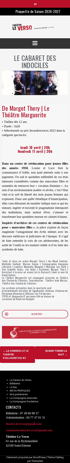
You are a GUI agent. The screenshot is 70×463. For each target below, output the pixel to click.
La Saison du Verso (21, 380)
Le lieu (13, 387)
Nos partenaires (19, 394)
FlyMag (59, 457)
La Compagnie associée (23, 398)
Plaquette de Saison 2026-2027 (38, 11)
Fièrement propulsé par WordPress (26, 457)
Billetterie (15, 383)
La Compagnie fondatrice (24, 401)
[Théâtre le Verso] (35, 26)
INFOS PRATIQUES (20, 390)
